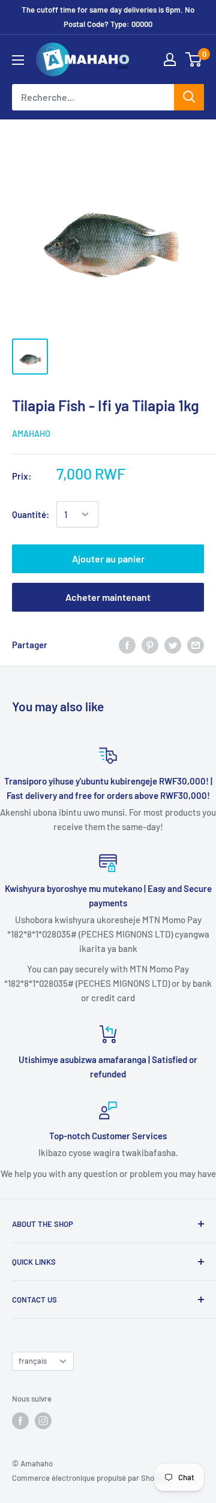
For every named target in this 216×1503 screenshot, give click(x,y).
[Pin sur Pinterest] (150, 645)
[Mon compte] (170, 59)
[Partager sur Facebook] (127, 645)
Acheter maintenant (108, 597)
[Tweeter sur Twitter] (172, 645)
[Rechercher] (189, 97)
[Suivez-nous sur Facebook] (20, 1420)
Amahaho (31, 434)
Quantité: (30, 514)
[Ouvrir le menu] (18, 60)
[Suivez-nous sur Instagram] (43, 1420)
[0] (194, 59)
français (33, 1361)
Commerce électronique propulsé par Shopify (89, 1478)
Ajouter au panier (108, 558)
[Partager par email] (195, 645)
